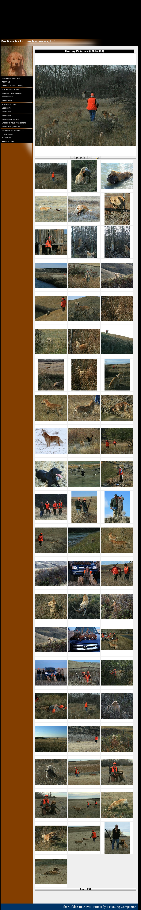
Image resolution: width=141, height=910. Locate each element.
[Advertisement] (70, 19)
